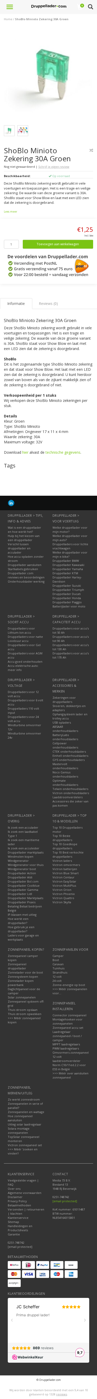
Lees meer (10, 211)
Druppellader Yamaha (68, 569)
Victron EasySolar (64, 881)
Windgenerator (18, 861)
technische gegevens (63, 452)
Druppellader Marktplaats (25, 898)
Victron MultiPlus (64, 885)
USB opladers (62, 722)
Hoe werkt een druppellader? (18, 921)
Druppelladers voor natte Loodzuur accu (25, 639)
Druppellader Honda (67, 598)
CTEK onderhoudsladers (69, 751)
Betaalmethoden (19, 1205)
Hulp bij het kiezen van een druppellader (24, 538)
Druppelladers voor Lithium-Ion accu (21, 630)
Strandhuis (60, 972)
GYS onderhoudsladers (69, 760)
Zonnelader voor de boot (25, 972)
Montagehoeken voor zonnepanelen (68, 1021)
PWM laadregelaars (66, 1048)
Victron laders (62, 861)
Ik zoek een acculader (23, 827)
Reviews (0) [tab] (48, 303)
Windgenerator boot (22, 869)
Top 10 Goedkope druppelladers (65, 846)
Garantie (14, 1234)
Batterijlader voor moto (69, 606)
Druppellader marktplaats (25, 852)
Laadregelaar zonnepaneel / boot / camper (67, 1036)
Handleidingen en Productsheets (20, 1228)
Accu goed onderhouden (25, 661)
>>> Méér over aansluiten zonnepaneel (70, 1075)
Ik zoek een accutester (23, 848)
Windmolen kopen (20, 856)
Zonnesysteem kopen (23, 976)
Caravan (58, 964)
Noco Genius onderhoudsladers (65, 774)
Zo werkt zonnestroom (24, 1099)
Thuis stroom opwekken (24, 1014)
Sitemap (13, 1222)
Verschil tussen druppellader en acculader (19, 548)
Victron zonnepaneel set (25, 1145)
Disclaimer (15, 1197)
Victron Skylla (62, 902)
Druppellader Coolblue (24, 885)
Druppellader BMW (66, 561)
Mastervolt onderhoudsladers (65, 766)
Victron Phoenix (64, 894)
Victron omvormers (66, 865)
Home (8, 19)
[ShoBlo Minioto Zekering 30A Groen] (50, 76)
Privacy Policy (17, 1201)
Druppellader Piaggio (67, 602)
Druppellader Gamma (23, 890)
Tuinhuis (58, 968)
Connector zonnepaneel (69, 1015)
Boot (56, 960)
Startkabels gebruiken (23, 569)
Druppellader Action (22, 873)
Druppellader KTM (65, 573)
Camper (58, 956)
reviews (61, 1394)
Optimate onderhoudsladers (65, 783)
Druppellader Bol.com (23, 881)
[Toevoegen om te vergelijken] (91, 150)
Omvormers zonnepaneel (71, 1052)
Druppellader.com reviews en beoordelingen (26, 575)
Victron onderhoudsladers (71, 793)
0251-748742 (16, 1242)
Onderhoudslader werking (26, 581)
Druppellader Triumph (68, 590)
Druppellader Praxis (21, 902)
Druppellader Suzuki (67, 585)
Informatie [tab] (16, 303)
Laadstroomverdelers (68, 797)
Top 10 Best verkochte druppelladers (68, 854)
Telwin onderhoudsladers (70, 789)
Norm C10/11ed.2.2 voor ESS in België (69, 1067)
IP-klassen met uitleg (22, 915)
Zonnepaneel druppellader (17, 966)
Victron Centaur (63, 877)
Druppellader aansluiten (24, 565)
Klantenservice (18, 1218)
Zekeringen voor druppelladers (64, 700)
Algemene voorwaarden (24, 1193)
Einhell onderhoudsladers (70, 756)
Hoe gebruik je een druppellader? (21, 929)
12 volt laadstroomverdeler (66, 1059)
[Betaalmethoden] (14, 1265)
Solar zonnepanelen (22, 997)
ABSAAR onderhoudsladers (65, 729)
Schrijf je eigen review (53, 167)
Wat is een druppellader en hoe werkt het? (24, 530)
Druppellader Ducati (67, 594)
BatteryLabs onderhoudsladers (65, 737)
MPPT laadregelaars (66, 1044)
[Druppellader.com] (48, 6)
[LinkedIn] (11, 502)
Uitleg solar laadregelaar (24, 1124)
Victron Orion (62, 890)
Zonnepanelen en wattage (26, 1112)
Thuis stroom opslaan (23, 1010)
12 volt (57, 976)
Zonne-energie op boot (69, 985)
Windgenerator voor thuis (25, 865)
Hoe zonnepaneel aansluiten (20, 1118)
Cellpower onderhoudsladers (65, 745)
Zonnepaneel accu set (68, 1028)
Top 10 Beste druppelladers (62, 838)
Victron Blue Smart (66, 873)
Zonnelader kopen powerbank (21, 983)
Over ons (14, 1189)
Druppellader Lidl (20, 894)
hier (25, 452)
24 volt (57, 981)
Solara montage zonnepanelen (18, 1131)
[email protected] (65, 1201)
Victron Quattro (63, 898)
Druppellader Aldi (20, 877)
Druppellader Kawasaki (68, 565)
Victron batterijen (65, 869)
